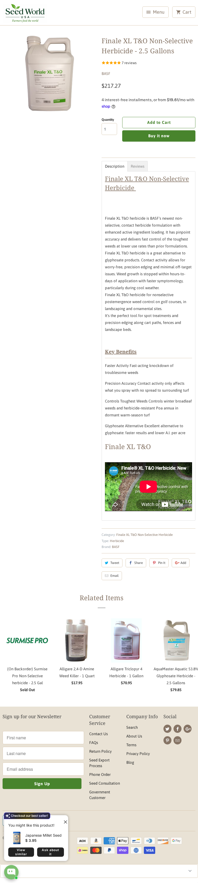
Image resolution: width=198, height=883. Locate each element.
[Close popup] (63, 820)
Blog (130, 762)
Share (138, 563)
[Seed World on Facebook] (178, 729)
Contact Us (98, 734)
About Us (134, 736)
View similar (21, 852)
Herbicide (117, 541)
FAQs (93, 742)
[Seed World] (25, 14)
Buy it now (159, 135)
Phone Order (100, 774)
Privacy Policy (138, 753)
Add (183, 563)
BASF (106, 73)
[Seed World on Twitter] (167, 729)
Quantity (108, 120)
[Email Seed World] (178, 740)
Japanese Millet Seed (43, 835)
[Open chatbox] (11, 872)
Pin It (161, 563)
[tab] (115, 166)
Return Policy (100, 751)
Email (114, 576)
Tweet (114, 563)
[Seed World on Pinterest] (167, 740)
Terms (131, 745)
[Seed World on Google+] (188, 729)
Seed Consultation (104, 783)
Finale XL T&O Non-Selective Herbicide (144, 535)
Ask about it (50, 852)
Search (132, 727)
